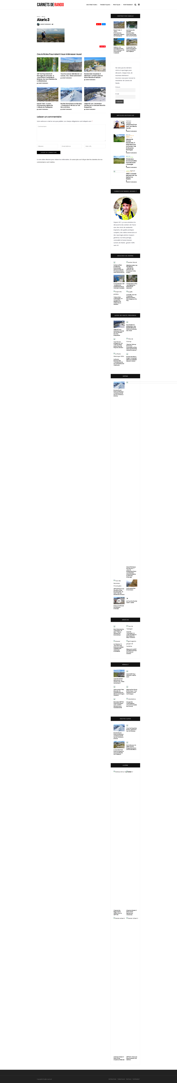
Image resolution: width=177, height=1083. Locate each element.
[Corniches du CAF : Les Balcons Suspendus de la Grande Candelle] (119, 278)
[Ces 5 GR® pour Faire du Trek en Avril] (127, 671)
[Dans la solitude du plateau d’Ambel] (119, 600)
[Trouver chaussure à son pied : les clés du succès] (119, 124)
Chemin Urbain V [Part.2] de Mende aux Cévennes (131, 912)
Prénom (117, 87)
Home (38, 16)
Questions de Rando (130, 136)
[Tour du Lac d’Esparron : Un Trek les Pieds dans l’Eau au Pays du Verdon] (114, 339)
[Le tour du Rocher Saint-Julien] (127, 598)
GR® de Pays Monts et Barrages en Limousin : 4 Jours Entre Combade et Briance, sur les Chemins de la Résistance (47, 77)
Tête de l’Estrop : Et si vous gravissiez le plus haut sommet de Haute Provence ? (131, 347)
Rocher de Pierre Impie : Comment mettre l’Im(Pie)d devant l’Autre (131, 359)
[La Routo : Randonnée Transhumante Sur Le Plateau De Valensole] (119, 355)
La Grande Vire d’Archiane (130, 589)
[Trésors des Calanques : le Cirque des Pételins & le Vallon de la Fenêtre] (119, 293)
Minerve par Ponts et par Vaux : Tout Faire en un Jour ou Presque (131, 692)
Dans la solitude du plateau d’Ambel (119, 607)
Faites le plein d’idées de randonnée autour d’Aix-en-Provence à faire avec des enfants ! (119, 268)
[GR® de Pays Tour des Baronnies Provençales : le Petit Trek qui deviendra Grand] (119, 583)
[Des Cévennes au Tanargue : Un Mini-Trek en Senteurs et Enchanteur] (114, 626)
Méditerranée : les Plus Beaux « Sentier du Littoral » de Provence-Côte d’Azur (131, 268)
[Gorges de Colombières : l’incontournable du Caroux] (131, 699)
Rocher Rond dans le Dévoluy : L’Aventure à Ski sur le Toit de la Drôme (71, 105)
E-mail (117, 94)
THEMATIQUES (105, 5)
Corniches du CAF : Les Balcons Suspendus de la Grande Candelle (119, 286)
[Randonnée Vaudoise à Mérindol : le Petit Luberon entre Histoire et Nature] (95, 64)
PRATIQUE (116, 5)
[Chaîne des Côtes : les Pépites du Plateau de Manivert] (131, 278)
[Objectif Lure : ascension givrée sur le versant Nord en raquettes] (95, 94)
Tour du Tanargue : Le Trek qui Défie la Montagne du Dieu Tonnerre (131, 634)
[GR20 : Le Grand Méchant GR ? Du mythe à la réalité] (119, 174)
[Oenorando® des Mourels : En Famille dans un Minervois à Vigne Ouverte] (114, 686)
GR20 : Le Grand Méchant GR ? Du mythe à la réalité (131, 176)
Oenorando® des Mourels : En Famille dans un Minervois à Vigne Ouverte (119, 692)
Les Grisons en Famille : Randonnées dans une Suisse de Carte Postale (131, 33)
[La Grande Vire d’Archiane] (131, 583)
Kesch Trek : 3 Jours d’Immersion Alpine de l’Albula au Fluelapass (45, 105)
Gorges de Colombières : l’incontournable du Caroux (131, 704)
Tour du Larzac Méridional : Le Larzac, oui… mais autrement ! (71, 75)
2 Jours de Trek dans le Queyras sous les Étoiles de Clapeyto (131, 49)
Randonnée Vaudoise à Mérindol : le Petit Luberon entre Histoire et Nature (93, 75)
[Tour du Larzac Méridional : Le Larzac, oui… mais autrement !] (71, 64)
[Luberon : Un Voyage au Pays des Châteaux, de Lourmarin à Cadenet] (119, 42)
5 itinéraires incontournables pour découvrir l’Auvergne (131, 161)
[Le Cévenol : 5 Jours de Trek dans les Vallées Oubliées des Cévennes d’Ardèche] (117, 641)
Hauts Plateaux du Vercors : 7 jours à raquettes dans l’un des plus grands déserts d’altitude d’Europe (131, 572)
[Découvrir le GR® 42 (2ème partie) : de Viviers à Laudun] (131, 644)
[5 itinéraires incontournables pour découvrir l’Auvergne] (119, 160)
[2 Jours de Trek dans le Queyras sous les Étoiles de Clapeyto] (131, 42)
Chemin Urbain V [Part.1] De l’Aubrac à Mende (119, 1058)
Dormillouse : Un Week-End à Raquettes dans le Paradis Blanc (131, 747)
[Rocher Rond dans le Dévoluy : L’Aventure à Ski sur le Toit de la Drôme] (71, 94)
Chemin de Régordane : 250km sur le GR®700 (118, 912)
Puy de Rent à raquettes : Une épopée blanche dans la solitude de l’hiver (131, 327)
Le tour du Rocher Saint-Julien (131, 601)
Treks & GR (129, 137)
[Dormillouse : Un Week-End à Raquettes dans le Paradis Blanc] (127, 742)
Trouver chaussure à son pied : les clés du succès (131, 125)
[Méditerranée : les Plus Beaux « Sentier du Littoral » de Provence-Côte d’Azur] (131, 262)
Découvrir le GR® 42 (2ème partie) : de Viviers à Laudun (131, 651)
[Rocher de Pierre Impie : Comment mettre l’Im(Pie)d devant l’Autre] (127, 354)
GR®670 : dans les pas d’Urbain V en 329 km (131, 1058)
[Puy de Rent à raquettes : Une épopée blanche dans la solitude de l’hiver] (127, 322)
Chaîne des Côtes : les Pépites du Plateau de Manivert (131, 286)
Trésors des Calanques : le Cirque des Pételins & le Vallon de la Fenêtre (118, 300)
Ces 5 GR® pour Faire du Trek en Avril (131, 675)
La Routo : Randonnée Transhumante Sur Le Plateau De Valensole (119, 362)
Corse (128, 170)
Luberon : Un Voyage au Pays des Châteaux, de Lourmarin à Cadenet (119, 50)
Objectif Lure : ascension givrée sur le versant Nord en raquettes (94, 105)
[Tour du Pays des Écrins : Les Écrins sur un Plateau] (127, 725)
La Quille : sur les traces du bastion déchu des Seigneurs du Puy (131, 297)
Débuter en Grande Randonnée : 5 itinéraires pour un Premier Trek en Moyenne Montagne (131, 144)
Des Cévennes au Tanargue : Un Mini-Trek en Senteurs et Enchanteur (119, 632)
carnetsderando (45, 24)
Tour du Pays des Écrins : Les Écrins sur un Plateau (131, 729)
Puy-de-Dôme (129, 157)
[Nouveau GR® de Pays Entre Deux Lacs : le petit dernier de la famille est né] (114, 699)
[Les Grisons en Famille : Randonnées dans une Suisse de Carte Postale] (131, 24)
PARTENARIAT (128, 5)
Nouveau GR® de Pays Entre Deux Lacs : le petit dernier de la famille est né (119, 704)
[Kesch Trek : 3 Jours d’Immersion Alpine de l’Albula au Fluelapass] (47, 94)
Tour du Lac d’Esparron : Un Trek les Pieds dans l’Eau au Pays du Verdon (118, 344)
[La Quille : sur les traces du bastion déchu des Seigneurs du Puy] (129, 291)
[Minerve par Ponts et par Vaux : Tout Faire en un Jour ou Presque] (127, 686)
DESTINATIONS (91, 5)
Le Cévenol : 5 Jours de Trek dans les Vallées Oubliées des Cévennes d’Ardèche (118, 647)
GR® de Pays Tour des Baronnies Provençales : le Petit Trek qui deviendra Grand (119, 591)
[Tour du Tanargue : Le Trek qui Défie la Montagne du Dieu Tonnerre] (131, 627)
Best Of (128, 134)
